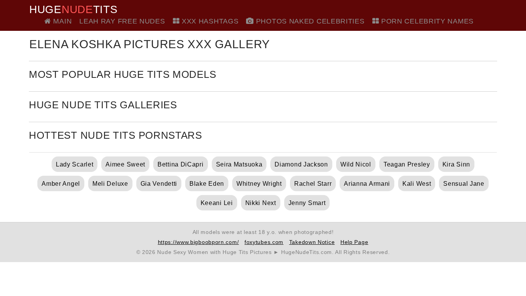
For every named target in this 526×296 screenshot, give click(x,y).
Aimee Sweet (125, 164)
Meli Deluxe (110, 183)
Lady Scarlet (74, 164)
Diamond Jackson (301, 164)
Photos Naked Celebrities (309, 21)
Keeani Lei (217, 203)
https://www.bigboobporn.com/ (198, 242)
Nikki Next (260, 203)
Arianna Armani (367, 183)
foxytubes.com (264, 242)
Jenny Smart (307, 203)
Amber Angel (61, 183)
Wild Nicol (355, 164)
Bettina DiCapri (180, 164)
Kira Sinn (456, 164)
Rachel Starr (313, 183)
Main (61, 21)
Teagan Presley (407, 164)
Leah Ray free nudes (122, 21)
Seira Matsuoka (239, 164)
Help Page (354, 242)
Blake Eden (206, 183)
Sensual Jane (463, 183)
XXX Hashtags (208, 21)
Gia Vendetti (159, 183)
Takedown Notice (312, 242)
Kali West (416, 183)
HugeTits (73, 9)
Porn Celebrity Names (426, 21)
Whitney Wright (259, 183)
